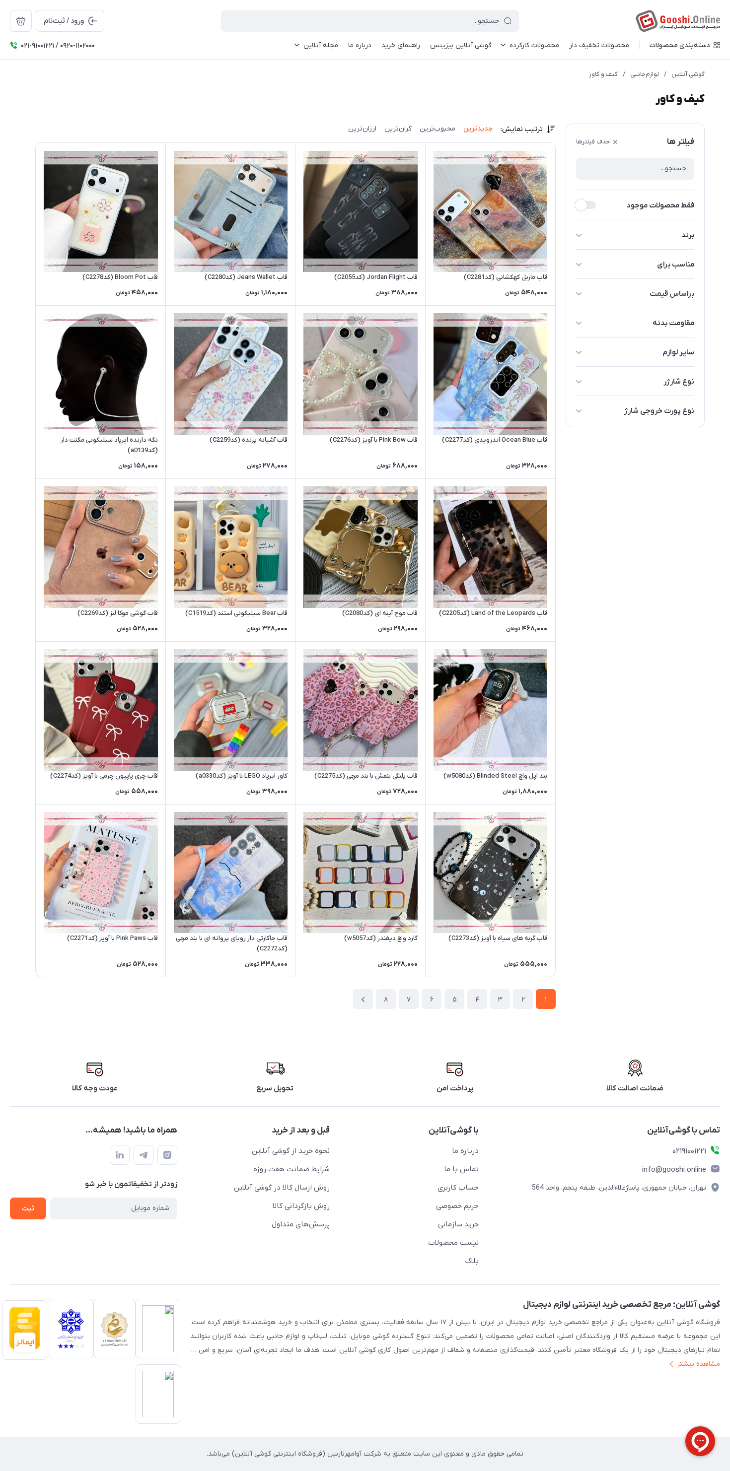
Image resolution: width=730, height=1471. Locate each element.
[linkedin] (120, 1155)
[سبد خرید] (21, 21)
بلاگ (472, 1261)
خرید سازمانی (458, 1224)
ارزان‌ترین (362, 129)
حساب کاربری (458, 1188)
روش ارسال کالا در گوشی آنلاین (282, 1188)
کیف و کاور (603, 74)
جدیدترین (478, 129)
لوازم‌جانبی (644, 74)
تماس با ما (461, 1169)
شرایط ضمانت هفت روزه (291, 1169)
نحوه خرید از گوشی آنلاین (291, 1151)
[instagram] (167, 1155)
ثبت (28, 1208)
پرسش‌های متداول (301, 1224)
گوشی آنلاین (688, 74)
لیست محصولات (453, 1243)
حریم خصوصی (457, 1206)
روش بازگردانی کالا (301, 1206)
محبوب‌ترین (437, 129)
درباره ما (465, 1151)
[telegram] (143, 1155)
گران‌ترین (398, 129)
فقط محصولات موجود (660, 205)
